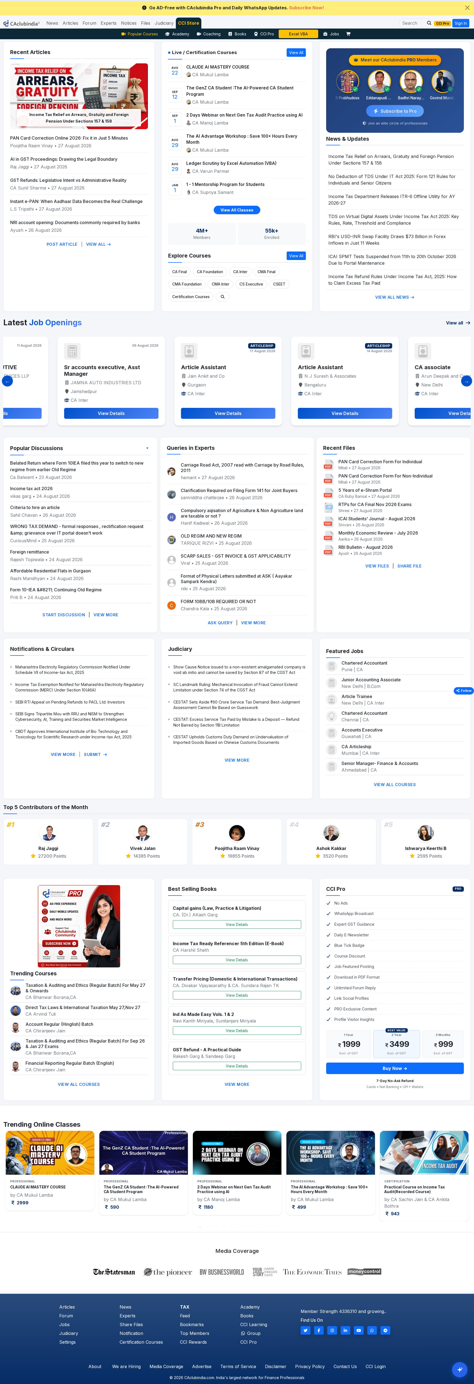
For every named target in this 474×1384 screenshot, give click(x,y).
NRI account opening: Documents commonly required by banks (75, 222)
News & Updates (347, 138)
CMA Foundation (187, 284)
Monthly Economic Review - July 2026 (378, 533)
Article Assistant (154, 367)
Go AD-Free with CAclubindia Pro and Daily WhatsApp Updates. (236, 7)
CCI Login (376, 1366)
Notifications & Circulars (42, 649)
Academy (180, 34)
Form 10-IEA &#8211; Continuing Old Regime (56, 589)
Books (240, 34)
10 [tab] (274, 1227)
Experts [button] (109, 23)
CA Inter (240, 272)
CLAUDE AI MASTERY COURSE (217, 67)
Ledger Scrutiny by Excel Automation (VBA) (231, 163)
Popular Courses (143, 34)
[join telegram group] (385, 1330)
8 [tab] (257, 1227)
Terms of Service (238, 1366)
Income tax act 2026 (31, 488)
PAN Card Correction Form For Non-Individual (385, 476)
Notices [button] (129, 23)
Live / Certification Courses (204, 52)
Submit (93, 754)
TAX (185, 1307)
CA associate (383, 367)
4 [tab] (224, 1227)
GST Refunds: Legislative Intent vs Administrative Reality (68, 180)
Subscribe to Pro (399, 111)
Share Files (131, 1324)
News (125, 1307)
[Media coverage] (237, 1271)
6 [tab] (241, 1227)
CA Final (179, 272)
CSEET (279, 284)
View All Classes (237, 210)
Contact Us (345, 1366)
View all (455, 323)
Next (458, 1176)
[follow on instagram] (332, 1330)
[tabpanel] (50, 1173)
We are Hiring (126, 1366)
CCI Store (188, 23)
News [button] (52, 23)
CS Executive (251, 284)
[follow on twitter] (306, 1330)
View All (96, 244)
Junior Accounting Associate (371, 679)
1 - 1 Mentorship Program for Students (225, 184)
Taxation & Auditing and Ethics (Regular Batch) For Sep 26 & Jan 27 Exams (85, 1043)
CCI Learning (253, 1324)
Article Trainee (357, 696)
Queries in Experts (191, 448)
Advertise (201, 1366)
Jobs (334, 34)
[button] (427, 23)
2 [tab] (208, 1227)
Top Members (194, 1333)
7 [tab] (249, 1227)
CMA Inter (220, 284)
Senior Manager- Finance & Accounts (380, 763)
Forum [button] (89, 23)
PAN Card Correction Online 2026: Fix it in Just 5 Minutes (69, 138)
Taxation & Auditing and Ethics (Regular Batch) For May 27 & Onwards (85, 987)
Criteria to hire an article (35, 507)
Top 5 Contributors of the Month (45, 807)
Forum (66, 1315)
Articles (67, 1307)
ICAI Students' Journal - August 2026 (376, 518)
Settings (67, 1342)
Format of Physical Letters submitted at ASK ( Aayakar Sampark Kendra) (236, 578)
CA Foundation (210, 272)
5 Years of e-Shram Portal (365, 490)
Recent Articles (30, 52)
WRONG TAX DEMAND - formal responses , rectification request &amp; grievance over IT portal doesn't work (76, 530)
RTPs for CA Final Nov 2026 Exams (374, 504)
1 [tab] (200, 1227)
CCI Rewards (193, 1342)
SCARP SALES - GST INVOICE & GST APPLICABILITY (236, 556)
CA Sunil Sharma (28, 188)
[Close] (467, 7)
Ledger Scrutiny (298, 34)
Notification (131, 1333)
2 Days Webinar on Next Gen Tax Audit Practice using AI (244, 115)
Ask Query (220, 622)
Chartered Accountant (364, 663)
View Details (237, 924)
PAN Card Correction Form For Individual (380, 461)
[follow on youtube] (359, 1330)
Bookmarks (192, 1324)
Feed (185, 1315)
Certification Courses (191, 297)
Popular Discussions (36, 448)
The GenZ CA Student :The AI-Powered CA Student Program (240, 91)
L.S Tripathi (22, 209)
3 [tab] (216, 1227)
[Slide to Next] (466, 380)
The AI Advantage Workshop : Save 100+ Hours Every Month (241, 139)
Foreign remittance (29, 552)
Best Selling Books (192, 889)
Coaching (212, 34)
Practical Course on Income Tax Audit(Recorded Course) (321, 1189)
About (94, 1366)
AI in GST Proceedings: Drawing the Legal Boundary (63, 159)
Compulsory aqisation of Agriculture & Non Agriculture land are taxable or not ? (242, 513)
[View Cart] (350, 34)
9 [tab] (266, 1227)
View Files (377, 566)
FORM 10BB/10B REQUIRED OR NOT (218, 601)
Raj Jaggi (19, 167)
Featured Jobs (344, 651)
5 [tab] (233, 1227)
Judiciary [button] (164, 23)
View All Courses (395, 784)
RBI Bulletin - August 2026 (365, 547)
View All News (392, 297)
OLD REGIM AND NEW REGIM (211, 536)
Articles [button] (70, 23)
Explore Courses (189, 255)
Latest (42, 322)
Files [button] (145, 23)
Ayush (16, 230)
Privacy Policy (310, 1366)
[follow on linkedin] (346, 1330)
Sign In (461, 23)
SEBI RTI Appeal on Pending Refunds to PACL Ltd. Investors (70, 702)
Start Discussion (64, 614)
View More (106, 614)
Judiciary (180, 649)
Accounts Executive (362, 730)
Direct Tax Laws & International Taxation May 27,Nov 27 (83, 1007)
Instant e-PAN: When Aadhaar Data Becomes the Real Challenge (76, 201)
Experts (128, 1315)
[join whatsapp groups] (372, 1330)
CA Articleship (356, 746)
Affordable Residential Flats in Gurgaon (50, 571)
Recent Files (339, 448)
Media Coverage (166, 1366)
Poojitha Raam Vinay (32, 145)
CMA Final (266, 272)
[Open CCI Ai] (459, 1369)
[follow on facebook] (319, 1330)
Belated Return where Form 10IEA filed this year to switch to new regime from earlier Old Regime (76, 466)
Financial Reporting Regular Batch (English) (70, 1063)
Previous (15, 1176)
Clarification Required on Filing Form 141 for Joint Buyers (239, 490)
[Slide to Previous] (7, 380)
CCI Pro (267, 34)
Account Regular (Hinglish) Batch (59, 1024)
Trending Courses (33, 973)
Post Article (62, 244)
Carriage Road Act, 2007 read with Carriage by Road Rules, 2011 (242, 467)
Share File (409, 566)
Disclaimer (275, 1366)
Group (253, 1333)
